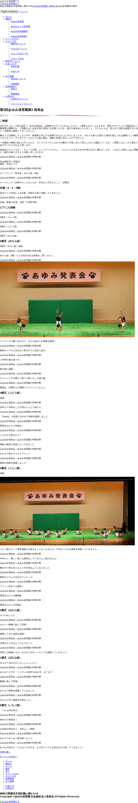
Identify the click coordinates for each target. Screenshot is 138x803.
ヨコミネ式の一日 (19, 54)
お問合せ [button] (9, 96)
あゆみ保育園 (17, 21)
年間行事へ (5, 752)
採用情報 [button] (10, 86)
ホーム (8, 16)
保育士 (14, 89)
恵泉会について (18, 79)
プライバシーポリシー (21, 104)
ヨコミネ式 (10, 776)
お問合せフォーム (19, 99)
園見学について (12, 61)
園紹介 (8, 764)
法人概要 (9, 781)
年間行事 (15, 66)
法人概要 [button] (9, 76)
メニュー (24, 11)
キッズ (8, 766)
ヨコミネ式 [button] (10, 41)
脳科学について (18, 44)
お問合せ (9, 788)
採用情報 (9, 779)
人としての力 (11, 39)
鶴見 (7, 769)
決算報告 (15, 84)
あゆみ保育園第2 (19, 36)
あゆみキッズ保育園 (20, 26)
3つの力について (19, 49)
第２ (7, 771)
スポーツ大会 (17, 59)
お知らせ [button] (10, 64)
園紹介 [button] (8, 19)
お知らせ (15, 71)
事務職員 (15, 94)
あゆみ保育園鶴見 (19, 31)
